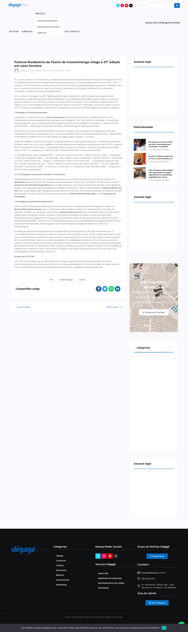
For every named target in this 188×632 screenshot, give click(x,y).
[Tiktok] (131, 5)
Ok (164, 628)
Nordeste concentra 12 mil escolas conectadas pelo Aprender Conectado (160, 144)
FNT (51, 279)
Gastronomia (62, 580)
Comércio (61, 560)
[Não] (183, 627)
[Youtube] (126, 5)
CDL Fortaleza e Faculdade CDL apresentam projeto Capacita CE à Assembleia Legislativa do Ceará (161, 173)
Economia (61, 570)
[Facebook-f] (118, 5)
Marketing (61, 584)
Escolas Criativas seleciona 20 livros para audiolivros (161, 157)
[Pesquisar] (177, 5)
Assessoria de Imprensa (110, 578)
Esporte (60, 575)
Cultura (60, 565)
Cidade (59, 556)
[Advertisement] (94, 46)
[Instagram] (122, 5)
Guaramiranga (66, 279)
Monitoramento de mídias (111, 583)
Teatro (82, 279)
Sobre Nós (103, 573)
